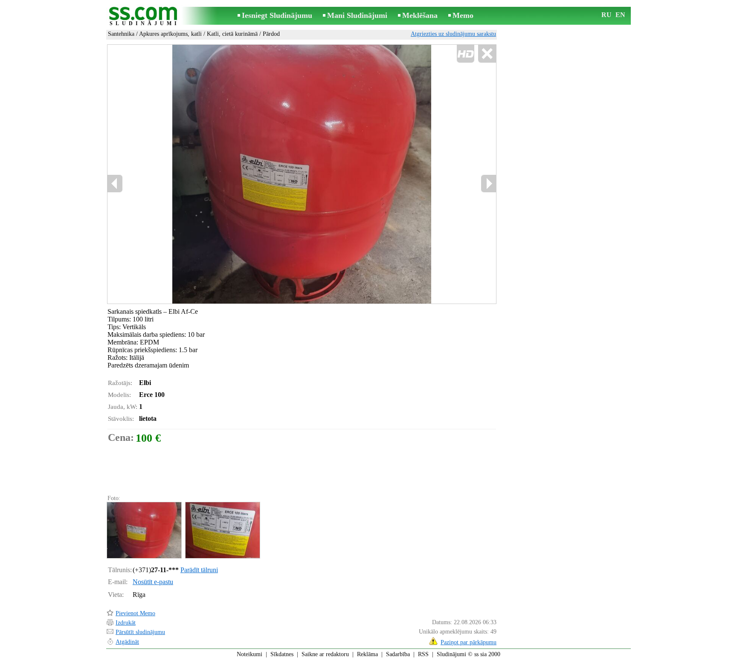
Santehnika (121, 34)
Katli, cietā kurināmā (232, 34)
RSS (423, 654)
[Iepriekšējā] (198, 174)
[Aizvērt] (487, 54)
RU (606, 14)
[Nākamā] (488, 183)
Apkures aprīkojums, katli (170, 34)
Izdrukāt (126, 622)
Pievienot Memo (135, 613)
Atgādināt (127, 642)
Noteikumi (249, 654)
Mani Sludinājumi (357, 15)
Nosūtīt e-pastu (153, 581)
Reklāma (367, 654)
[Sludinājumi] (144, 16)
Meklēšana (420, 15)
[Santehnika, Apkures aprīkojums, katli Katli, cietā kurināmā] (144, 530)
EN (620, 14)
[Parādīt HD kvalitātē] (302, 174)
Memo (463, 15)
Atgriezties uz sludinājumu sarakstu (453, 34)
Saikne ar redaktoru (325, 654)
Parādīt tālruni (199, 569)
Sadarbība (398, 654)
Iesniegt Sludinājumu (277, 15)
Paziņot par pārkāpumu (468, 642)
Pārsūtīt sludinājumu (140, 632)
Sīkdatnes (281, 654)
